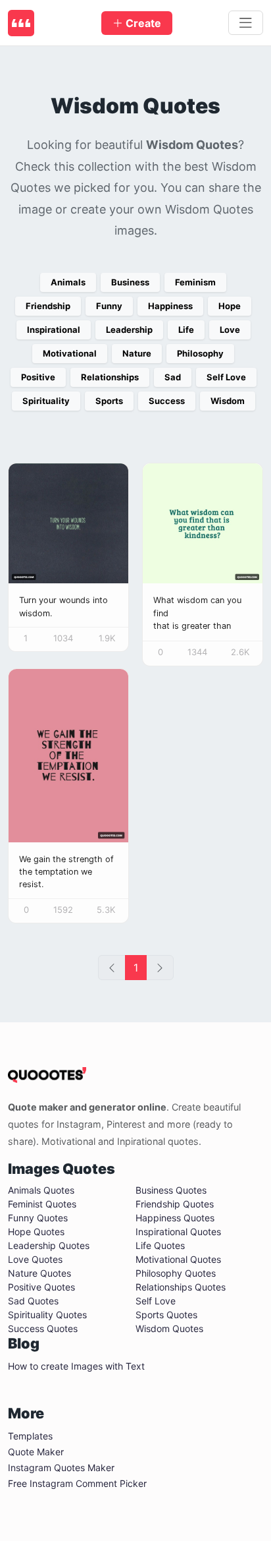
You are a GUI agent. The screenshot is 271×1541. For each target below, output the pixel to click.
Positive (38, 377)
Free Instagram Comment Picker (77, 1483)
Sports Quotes (166, 1314)
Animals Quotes (41, 1190)
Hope (229, 306)
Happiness (170, 306)
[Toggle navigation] (245, 23)
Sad (172, 377)
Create (142, 23)
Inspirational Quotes (178, 1231)
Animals (68, 282)
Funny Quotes (38, 1217)
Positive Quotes (41, 1287)
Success (167, 400)
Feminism (195, 282)
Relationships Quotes (181, 1287)
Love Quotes (35, 1259)
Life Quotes (160, 1245)
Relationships (110, 377)
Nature (136, 353)
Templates (30, 1435)
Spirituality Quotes (47, 1314)
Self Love (226, 377)
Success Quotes (43, 1328)
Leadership (129, 329)
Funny (109, 306)
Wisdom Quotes (169, 1328)
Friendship (48, 306)
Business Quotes (171, 1190)
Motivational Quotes (178, 1259)
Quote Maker (36, 1451)
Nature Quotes (39, 1273)
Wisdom (227, 400)
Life (186, 329)
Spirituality (46, 400)
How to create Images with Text (76, 1366)
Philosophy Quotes (176, 1273)
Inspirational (53, 329)
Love (230, 329)
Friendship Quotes (175, 1203)
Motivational (70, 353)
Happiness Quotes (175, 1217)
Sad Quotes (33, 1300)
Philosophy (200, 353)
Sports (109, 400)
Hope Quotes (36, 1231)
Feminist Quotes (42, 1203)
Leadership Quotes (48, 1245)
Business (130, 282)
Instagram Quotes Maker (61, 1467)
